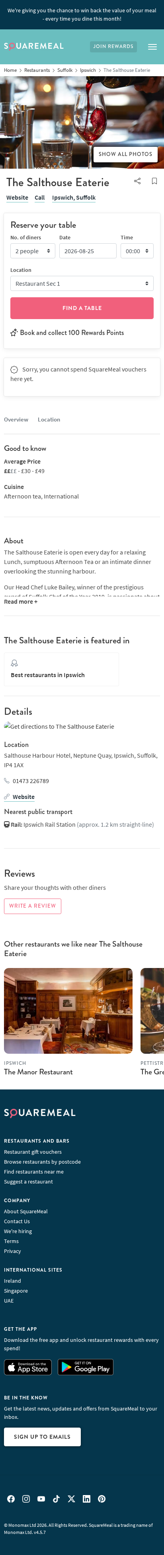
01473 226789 (31, 781)
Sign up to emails (42, 1437)
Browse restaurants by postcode (42, 1161)
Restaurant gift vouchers (33, 1151)
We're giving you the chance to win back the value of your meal (82, 14)
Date (64, 237)
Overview (16, 419)
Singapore (16, 1290)
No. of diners (25, 237)
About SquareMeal (26, 1211)
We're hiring (18, 1231)
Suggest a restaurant (28, 1181)
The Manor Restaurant (38, 1072)
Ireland (12, 1280)
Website (17, 197)
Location (49, 419)
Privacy (12, 1251)
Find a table (82, 308)
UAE (9, 1300)
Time (127, 237)
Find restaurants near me (34, 1171)
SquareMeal (34, 47)
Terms (11, 1241)
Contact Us (17, 1221)
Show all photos (125, 154)
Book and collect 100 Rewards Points (72, 332)
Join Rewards (113, 46)
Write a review (32, 906)
